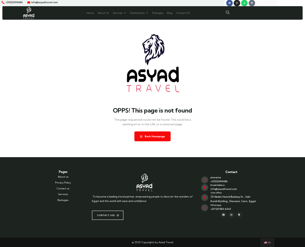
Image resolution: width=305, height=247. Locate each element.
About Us (103, 12)
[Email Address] (204, 187)
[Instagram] (231, 215)
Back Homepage (154, 136)
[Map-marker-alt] (239, 215)
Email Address (217, 185)
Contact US (183, 12)
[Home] (28, 13)
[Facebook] (223, 215)
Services (118, 12)
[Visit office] (204, 197)
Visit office (216, 192)
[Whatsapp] (204, 207)
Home (90, 12)
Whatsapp (215, 205)
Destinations (137, 12)
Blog (169, 12)
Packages (157, 12)
